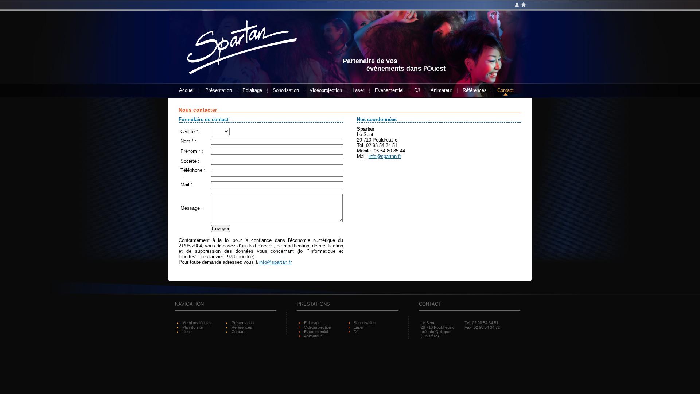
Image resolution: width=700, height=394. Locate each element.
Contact (505, 90)
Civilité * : (190, 131)
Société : (189, 161)
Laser (358, 90)
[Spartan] (242, 70)
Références (475, 90)
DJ (417, 90)
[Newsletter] (518, 5)
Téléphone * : (193, 172)
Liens (187, 331)
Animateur (441, 90)
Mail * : (187, 185)
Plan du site (192, 327)
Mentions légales (197, 323)
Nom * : (188, 141)
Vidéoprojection (326, 90)
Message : (191, 208)
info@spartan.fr (275, 262)
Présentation (218, 90)
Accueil (187, 90)
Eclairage (252, 90)
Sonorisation (286, 90)
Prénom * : (191, 151)
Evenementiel (389, 90)
